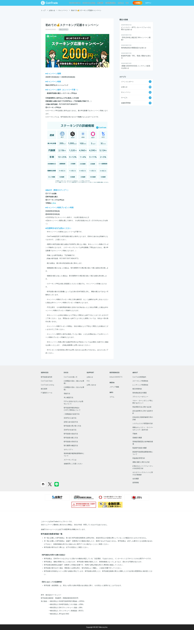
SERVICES (44, 372)
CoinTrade (49, 3)
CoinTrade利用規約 (139, 377)
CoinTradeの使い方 (70, 377)
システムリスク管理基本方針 (142, 423)
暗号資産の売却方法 (71, 441)
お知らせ (121, 3)
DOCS (66, 372)
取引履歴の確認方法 (71, 445)
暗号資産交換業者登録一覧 (51, 534)
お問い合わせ (91, 385)
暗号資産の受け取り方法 (72, 426)
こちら (53, 203)
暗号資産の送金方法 (71, 434)
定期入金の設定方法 (71, 422)
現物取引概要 (137, 438)
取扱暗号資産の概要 (139, 448)
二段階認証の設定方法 (71, 414)
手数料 (134, 434)
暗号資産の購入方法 (71, 438)
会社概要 (135, 479)
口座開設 (137, 3)
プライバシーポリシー (140, 397)
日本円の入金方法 (70, 418)
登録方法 (67, 393)
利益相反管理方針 (138, 458)
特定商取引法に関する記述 (141, 407)
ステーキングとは (70, 460)
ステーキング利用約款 (140, 381)
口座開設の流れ (110, 3)
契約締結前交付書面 (139, 393)
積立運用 (100, 3)
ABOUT (135, 372)
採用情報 (135, 482)
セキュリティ (68, 449)
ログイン (148, 3)
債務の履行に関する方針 (141, 462)
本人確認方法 (68, 397)
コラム (112, 397)
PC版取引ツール (46, 393)
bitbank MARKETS (116, 377)
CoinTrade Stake (74, 3)
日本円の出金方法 (70, 430)
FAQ (127, 3)
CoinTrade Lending (89, 3)
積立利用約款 (137, 389)
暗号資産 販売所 (46, 377)
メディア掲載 (114, 387)
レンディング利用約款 (140, 385)
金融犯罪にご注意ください (73, 464)
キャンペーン (64, 29)
